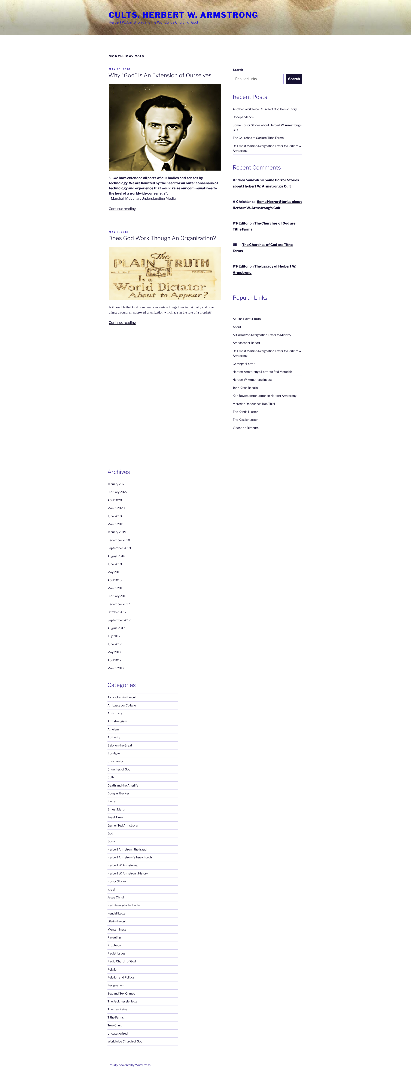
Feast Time (115, 817)
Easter (111, 801)
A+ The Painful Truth (247, 319)
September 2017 (119, 620)
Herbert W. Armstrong (122, 865)
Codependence (243, 117)
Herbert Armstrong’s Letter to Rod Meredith (262, 371)
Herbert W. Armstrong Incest (252, 379)
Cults (111, 777)
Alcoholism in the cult (122, 697)
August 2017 (116, 628)
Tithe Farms (115, 1017)
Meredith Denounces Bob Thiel (254, 404)
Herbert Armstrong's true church (129, 857)
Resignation (115, 985)
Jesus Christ (115, 897)
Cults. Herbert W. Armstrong (183, 15)
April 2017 (114, 660)
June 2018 (114, 564)
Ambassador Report (246, 343)
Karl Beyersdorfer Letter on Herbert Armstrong (264, 395)
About (237, 327)
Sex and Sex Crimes (121, 993)
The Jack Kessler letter (122, 1001)
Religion (112, 969)
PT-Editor (241, 223)
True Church (115, 1025)
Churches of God (118, 769)
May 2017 (114, 652)
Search (238, 69)
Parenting (114, 937)
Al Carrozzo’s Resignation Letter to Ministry (262, 335)
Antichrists (114, 713)
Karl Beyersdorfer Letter (124, 905)
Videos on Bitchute (246, 428)
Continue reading (122, 209)
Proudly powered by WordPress (128, 1065)
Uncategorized (117, 1033)
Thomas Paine (117, 1009)
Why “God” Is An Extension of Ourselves (159, 75)
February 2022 (117, 492)
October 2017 (117, 612)
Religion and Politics (120, 977)
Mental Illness (116, 929)
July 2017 (113, 636)
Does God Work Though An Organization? (162, 238)
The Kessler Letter (245, 419)
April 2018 (114, 580)
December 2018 (118, 540)
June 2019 (114, 516)
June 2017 (114, 644)
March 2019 (115, 524)
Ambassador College (121, 705)
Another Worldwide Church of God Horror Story (265, 109)
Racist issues (116, 953)
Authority (113, 737)
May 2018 (114, 572)
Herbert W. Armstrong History (127, 873)
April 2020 (114, 500)
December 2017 (118, 604)
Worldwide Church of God (124, 1041)
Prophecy (114, 945)
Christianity (115, 761)
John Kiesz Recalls (245, 388)
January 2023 (116, 484)
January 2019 (116, 532)
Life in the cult (117, 921)
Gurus (111, 841)
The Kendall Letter (245, 411)
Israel (111, 889)
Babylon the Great (119, 745)
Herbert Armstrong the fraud (126, 849)
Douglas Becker (118, 793)
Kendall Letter (117, 913)
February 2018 (117, 596)
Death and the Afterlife (122, 785)
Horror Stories (117, 881)
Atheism (113, 729)
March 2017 (115, 668)
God (110, 833)
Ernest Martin (116, 809)
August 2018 (116, 556)
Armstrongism (117, 721)
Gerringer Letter (244, 364)
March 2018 (115, 588)
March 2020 (116, 508)
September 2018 (119, 548)
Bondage (113, 753)
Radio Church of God (121, 961)
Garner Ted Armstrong (122, 825)
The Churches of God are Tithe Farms (258, 138)
